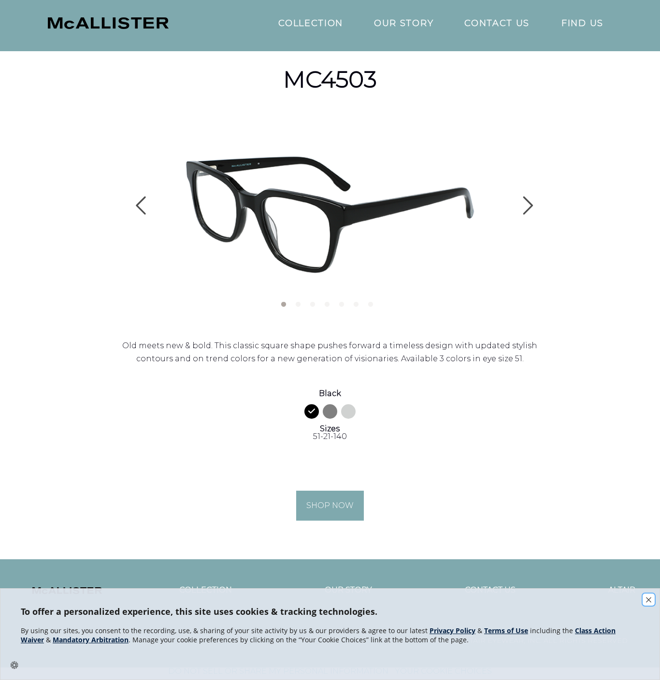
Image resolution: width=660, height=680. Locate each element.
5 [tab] (341, 302)
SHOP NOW (330, 505)
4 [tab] (326, 302)
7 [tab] (370, 302)
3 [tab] (312, 302)
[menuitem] (151, 23)
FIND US (582, 23)
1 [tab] (283, 302)
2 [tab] (297, 302)
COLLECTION (310, 23)
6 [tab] (355, 302)
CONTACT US (497, 23)
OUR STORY (403, 23)
